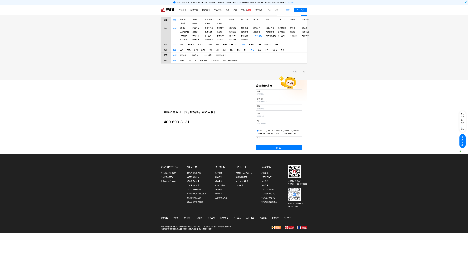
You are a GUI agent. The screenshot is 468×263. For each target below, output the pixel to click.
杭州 (210, 50)
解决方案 (194, 10)
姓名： (259, 91)
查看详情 (291, 3)
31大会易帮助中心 (268, 194)
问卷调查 (305, 32)
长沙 (259, 50)
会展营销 (195, 36)
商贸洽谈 (232, 32)
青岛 (266, 50)
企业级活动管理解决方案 (196, 194)
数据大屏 (195, 40)
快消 (276, 44)
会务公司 (296, 131)
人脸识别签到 (270, 36)
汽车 (259, 44)
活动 (235, 10)
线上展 (304, 28)
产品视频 (218, 10)
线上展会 (256, 19)
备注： (259, 138)
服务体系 (218, 194)
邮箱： (259, 106)
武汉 (245, 50)
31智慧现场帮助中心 (269, 202)
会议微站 (187, 218)
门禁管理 (183, 40)
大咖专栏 (264, 185)
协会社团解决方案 (194, 189)
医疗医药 (190, 44)
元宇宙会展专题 (221, 198)
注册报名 (232, 28)
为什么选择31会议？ (168, 173)
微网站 (182, 28)
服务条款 (207, 227)
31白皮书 (218, 177)
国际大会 (183, 19)
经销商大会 (294, 19)
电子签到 (208, 36)
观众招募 (256, 28)
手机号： (260, 99)
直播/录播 (208, 32)
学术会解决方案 (193, 185)
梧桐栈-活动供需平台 (244, 173)
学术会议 (220, 19)
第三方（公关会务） (230, 44)
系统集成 (218, 189)
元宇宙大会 (184, 32)
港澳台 (274, 50)
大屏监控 (287, 218)
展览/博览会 (209, 19)
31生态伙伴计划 (242, 181)
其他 (282, 50)
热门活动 (239, 185)
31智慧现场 (215, 60)
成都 (224, 50)
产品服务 (182, 10)
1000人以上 (208, 55)
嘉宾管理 (256, 32)
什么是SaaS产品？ (168, 177)
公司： (259, 114)
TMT (182, 44)
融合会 (195, 32)
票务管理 (244, 28)
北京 (189, 50)
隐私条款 (214, 227)
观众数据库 (282, 28)
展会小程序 (209, 28)
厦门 (231, 50)
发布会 (182, 23)
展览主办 (270, 131)
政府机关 (288, 131)
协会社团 (262, 133)
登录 (288, 10)
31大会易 (192, 60)
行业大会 (281, 19)
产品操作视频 (220, 185)
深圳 (203, 50)
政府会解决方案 (193, 177)
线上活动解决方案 (194, 198)
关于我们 (259, 10)
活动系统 (232, 40)
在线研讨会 (270, 28)
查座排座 (263, 218)
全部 (174, 20)
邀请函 (292, 32)
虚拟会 (292, 28)
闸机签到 (281, 36)
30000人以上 (221, 55)
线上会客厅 (224, 218)
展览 (210, 44)
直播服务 (293, 36)
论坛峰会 (232, 19)
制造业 (251, 44)
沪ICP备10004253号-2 (194, 227)
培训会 (207, 23)
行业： (259, 128)
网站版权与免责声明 (224, 227)
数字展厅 (220, 28)
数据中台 (244, 40)
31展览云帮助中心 (268, 198)
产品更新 (264, 173)
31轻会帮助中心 (267, 189)
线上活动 (244, 19)
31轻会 (244, 10)
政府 (217, 44)
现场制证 (305, 36)
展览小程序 (250, 218)
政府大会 (195, 19)
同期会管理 (270, 32)
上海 (182, 50)
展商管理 (281, 32)
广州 (196, 50)
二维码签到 (257, 36)
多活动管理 (209, 40)
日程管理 (244, 32)
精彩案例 (206, 10)
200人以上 (184, 55)
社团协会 (201, 44)
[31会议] (167, 10)
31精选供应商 (241, 177)
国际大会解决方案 (194, 173)
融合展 (219, 32)
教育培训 (267, 44)
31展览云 (203, 60)
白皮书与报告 (266, 177)
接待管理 (220, 36)
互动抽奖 (183, 36)
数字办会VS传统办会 (169, 181)
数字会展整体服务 (230, 60)
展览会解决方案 (193, 181)
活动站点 (220, 40)
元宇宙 (219, 23)
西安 (238, 50)
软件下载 (218, 173)
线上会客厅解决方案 (195, 202)
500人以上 (196, 55)
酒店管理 (232, 36)
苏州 (217, 50)
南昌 (252, 50)
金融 (243, 44)
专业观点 (264, 181)
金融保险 (279, 131)
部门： (259, 121)
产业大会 (269, 19)
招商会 (195, 23)
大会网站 (195, 28)
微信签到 (244, 36)
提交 (279, 148)
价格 (227, 10)
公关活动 (305, 19)
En (276, 10)
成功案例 (218, 181)
